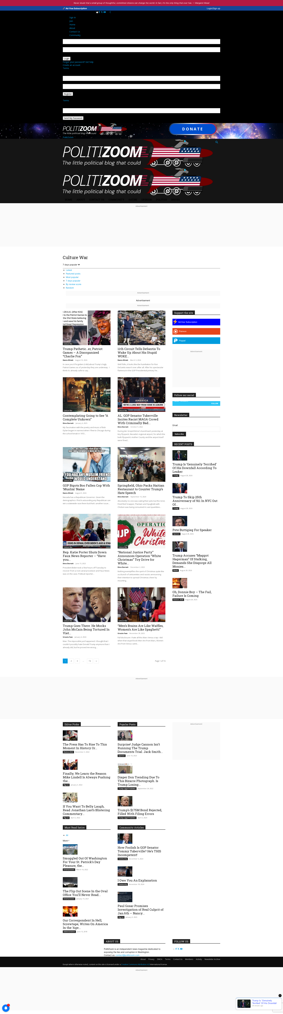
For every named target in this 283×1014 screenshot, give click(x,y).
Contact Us (96, 199)
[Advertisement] (141, 228)
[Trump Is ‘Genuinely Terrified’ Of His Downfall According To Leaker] (196, 455)
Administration (69, 932)
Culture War (68, 344)
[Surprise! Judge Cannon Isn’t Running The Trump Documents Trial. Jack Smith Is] (141, 735)
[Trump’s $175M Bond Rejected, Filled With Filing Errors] (141, 801)
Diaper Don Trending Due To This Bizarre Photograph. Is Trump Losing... (138, 781)
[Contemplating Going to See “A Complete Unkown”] (87, 394)
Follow (214, 403)
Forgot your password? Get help (78, 62)
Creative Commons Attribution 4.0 (135, 964)
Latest (69, 270)
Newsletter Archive (212, 959)
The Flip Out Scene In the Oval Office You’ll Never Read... (85, 893)
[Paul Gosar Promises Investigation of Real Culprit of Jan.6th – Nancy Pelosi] (141, 897)
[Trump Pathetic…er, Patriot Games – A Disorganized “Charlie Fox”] (87, 327)
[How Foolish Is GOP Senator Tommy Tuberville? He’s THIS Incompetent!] (141, 838)
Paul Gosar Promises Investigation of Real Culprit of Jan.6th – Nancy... (140, 909)
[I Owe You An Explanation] (141, 871)
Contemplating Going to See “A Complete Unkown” (85, 417)
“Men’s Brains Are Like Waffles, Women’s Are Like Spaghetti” (140, 627)
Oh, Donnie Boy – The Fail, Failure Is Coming (192, 594)
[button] (216, 142)
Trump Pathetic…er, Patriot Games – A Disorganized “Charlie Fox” (82, 352)
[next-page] (96, 661)
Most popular (72, 277)
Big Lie (66, 785)
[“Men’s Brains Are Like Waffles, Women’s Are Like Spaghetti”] (141, 604)
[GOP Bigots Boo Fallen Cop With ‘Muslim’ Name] (87, 464)
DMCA (159, 959)
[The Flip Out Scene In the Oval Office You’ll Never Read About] (87, 882)
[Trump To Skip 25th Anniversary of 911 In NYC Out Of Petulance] (196, 488)
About (80, 199)
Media (175, 570)
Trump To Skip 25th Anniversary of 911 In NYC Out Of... (194, 500)
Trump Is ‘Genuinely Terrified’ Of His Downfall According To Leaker (194, 468)
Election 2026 (178, 600)
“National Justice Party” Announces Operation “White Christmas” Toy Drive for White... (139, 557)
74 (90, 661)
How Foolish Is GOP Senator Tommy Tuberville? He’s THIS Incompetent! (139, 851)
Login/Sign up (213, 8)
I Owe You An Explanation (137, 880)
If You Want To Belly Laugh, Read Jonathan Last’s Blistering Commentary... (86, 810)
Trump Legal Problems (127, 789)
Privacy (151, 959)
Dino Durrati (68, 423)
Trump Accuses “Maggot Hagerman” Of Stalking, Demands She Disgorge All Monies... (192, 561)
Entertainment (69, 870)
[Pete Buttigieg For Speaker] (196, 521)
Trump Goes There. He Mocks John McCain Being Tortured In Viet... (86, 629)
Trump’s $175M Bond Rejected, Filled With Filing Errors (140, 812)
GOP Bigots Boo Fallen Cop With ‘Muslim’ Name (86, 487)
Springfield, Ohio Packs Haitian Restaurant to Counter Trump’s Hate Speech (141, 489)
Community (116, 199)
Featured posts (73, 273)
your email (68, 82)
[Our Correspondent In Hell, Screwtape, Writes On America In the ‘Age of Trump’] (87, 911)
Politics (161, 199)
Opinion (146, 199)
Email (175, 425)
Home (68, 199)
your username (70, 45)
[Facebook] (100, 12)
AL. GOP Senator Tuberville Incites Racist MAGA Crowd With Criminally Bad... (138, 419)
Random (70, 287)
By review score (73, 284)
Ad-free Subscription (76, 8)
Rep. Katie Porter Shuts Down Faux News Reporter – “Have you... (85, 556)
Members (189, 959)
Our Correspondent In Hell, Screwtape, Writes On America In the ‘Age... (85, 924)
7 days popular (73, 280)
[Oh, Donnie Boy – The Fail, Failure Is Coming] (196, 583)
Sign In (72, 17)
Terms (66, 68)
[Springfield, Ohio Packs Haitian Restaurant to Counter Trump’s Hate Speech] (141, 464)
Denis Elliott (68, 360)
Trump (175, 476)
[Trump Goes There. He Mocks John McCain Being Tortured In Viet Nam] (87, 604)
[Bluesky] (97, 12)
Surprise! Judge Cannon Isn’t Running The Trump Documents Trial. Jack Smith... (140, 748)
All (67, 835)
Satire (133, 199)
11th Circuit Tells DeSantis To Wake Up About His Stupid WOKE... (139, 352)
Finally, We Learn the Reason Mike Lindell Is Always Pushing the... (86, 777)
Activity (199, 959)
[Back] (110, 12)
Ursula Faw (68, 637)
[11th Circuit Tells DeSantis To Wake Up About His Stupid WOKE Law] (141, 327)
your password (70, 55)
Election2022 (68, 752)
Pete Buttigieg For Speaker (192, 530)
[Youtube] (105, 12)
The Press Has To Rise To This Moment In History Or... (85, 746)
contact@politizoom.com (127, 955)
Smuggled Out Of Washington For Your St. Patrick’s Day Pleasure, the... (85, 862)
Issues (175, 199)
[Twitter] (102, 12)
